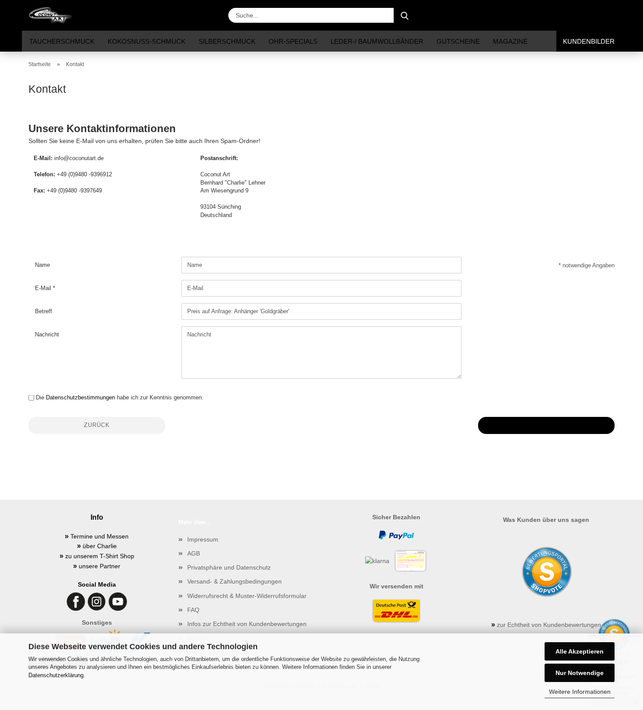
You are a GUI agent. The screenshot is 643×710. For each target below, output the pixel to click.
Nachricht (47, 334)
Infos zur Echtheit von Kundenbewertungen (247, 623)
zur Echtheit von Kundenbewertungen (546, 624)
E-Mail (44, 288)
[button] (545, 15)
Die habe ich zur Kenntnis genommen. (119, 397)
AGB (193, 553)
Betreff (43, 311)
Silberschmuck (227, 41)
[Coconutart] (53, 15)
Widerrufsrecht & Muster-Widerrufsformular (247, 595)
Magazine (510, 41)
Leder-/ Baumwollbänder (377, 41)
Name (42, 265)
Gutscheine (458, 41)
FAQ (193, 609)
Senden (546, 425)
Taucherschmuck (61, 41)
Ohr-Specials (293, 41)
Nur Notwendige (580, 672)
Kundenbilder (589, 41)
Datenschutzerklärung (56, 675)
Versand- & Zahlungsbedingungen (234, 581)
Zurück (97, 425)
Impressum (202, 539)
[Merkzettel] (588, 15)
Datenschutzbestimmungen (80, 397)
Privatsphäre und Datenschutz (229, 567)
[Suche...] (405, 15)
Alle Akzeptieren (580, 651)
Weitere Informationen (580, 691)
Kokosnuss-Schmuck (146, 41)
